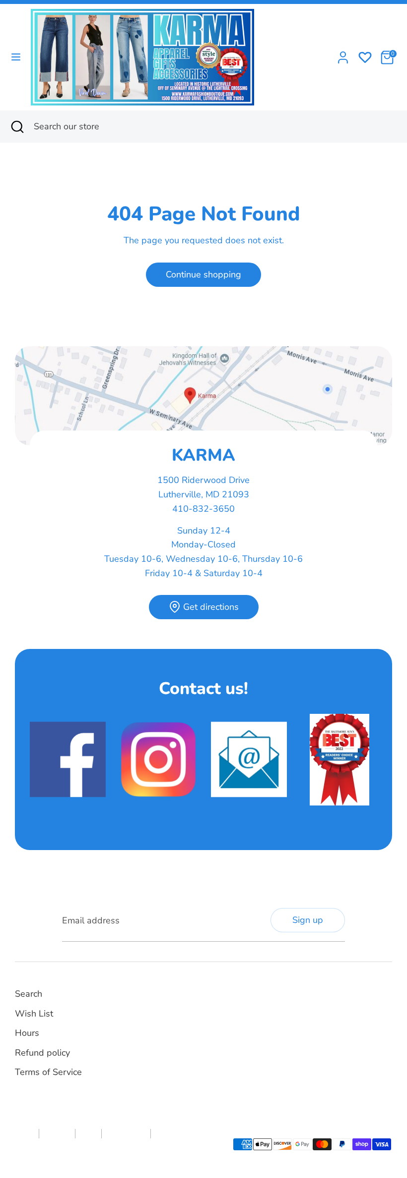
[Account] (343, 54)
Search (28, 994)
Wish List (34, 1013)
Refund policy (42, 1053)
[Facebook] (217, 1005)
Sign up (307, 920)
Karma (80, 1150)
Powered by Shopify (123, 1150)
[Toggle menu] (16, 57)
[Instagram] (234, 1005)
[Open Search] (16, 126)
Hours (27, 1033)
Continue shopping (203, 274)
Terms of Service (48, 1072)
